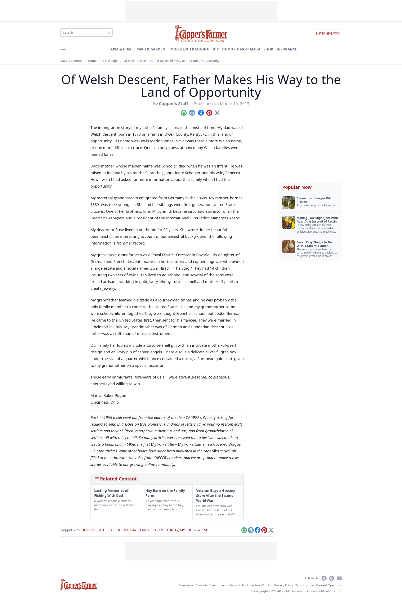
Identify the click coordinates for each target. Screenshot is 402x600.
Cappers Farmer (71, 61)
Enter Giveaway (328, 33)
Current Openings (329, 585)
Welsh (203, 530)
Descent (88, 530)
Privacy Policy (283, 585)
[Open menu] (63, 50)
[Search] (108, 32)
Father (104, 530)
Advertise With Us (259, 585)
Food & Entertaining (189, 49)
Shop (268, 49)
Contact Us (236, 585)
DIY (216, 49)
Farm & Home (120, 49)
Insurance (287, 49)
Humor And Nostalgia (103, 61)
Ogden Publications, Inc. (324, 591)
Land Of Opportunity (159, 530)
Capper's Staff (173, 103)
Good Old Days (124, 530)
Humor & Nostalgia (241, 49)
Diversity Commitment (211, 585)
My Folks (188, 530)
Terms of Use (304, 585)
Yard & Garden (151, 49)
